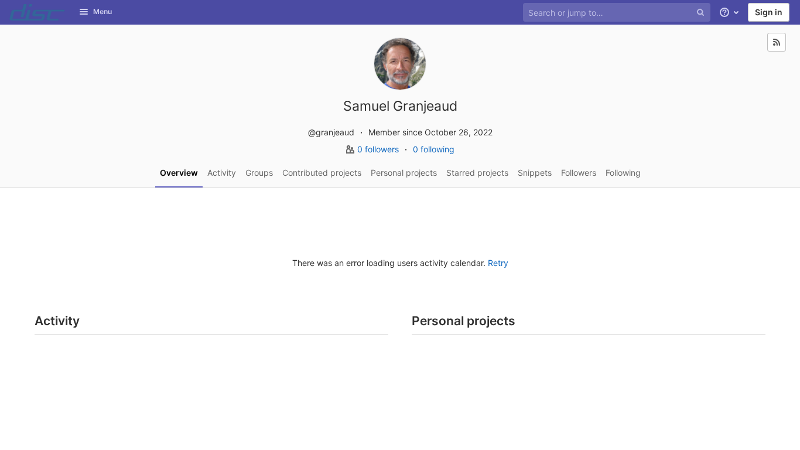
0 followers (379, 149)
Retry (498, 263)
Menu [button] (102, 11)
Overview (179, 173)
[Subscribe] (776, 42)
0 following (433, 149)
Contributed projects (321, 173)
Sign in (768, 12)
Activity (221, 173)
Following (623, 173)
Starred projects (477, 173)
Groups (259, 173)
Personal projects (404, 173)
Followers (578, 173)
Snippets (535, 173)
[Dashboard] (37, 12)
